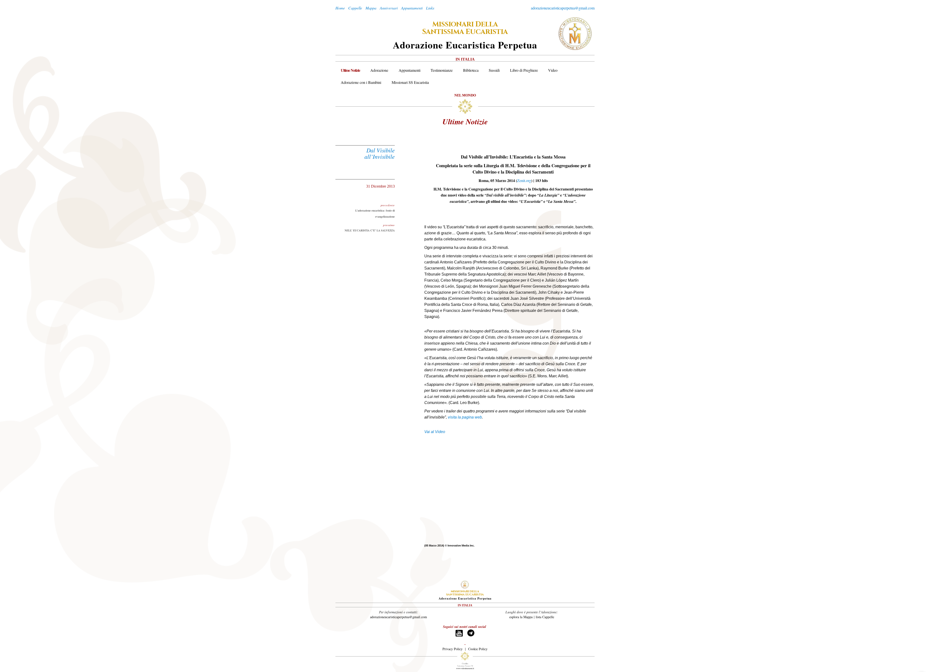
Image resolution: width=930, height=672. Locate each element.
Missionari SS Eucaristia (410, 82)
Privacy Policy (452, 649)
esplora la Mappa (521, 617)
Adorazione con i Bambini (361, 82)
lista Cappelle (545, 617)
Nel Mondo (465, 95)
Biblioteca (471, 70)
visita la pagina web (465, 417)
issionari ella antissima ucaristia (465, 28)
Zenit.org (524, 180)
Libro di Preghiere (524, 70)
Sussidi (494, 70)
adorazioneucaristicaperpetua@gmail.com (563, 7)
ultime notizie (465, 121)
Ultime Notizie (350, 70)
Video (553, 70)
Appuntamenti (409, 70)
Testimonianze (442, 70)
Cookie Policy (478, 649)
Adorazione (379, 70)
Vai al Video (435, 432)
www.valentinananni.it (465, 668)
